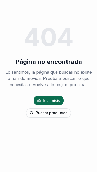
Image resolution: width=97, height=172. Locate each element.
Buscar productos (52, 113)
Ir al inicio (52, 100)
